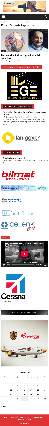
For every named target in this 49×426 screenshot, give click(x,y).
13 (24, 390)
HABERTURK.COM (11, 153)
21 (31, 394)
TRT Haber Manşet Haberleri (17, 107)
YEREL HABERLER (37, 417)
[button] (46, 17)
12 (17, 390)
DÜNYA (6, 417)
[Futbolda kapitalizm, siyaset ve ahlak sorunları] (24, 40)
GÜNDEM (21, 419)
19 (17, 394)
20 (24, 394)
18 (11, 394)
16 (44, 390)
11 (11, 390)
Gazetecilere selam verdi (14, 158)
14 (31, 390)
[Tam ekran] (45, 265)
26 (17, 399)
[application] (24, 254)
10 (4, 390)
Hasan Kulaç (5, 61)
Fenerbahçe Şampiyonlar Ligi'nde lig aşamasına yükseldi (24, 113)
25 (11, 399)
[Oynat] (4, 265)
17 (4, 394)
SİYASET (27, 417)
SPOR (3, 51)
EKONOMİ (14, 417)
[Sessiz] (41, 265)
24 (4, 399)
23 (44, 394)
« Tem (3, 406)
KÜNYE (28, 419)
